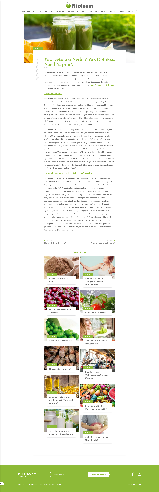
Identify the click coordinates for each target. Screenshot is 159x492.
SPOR (51, 11)
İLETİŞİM (130, 11)
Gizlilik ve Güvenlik (32, 484)
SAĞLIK (71, 11)
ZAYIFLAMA (61, 11)
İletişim (59, 484)
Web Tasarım (131, 484)
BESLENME (26, 11)
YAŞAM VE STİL (92, 11)
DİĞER (121, 11)
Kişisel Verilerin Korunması (47, 484)
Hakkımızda (21, 484)
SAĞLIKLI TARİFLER (109, 11)
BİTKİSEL (43, 11)
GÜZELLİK (80, 11)
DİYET (35, 11)
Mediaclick (138, 484)
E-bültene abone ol (99, 475)
